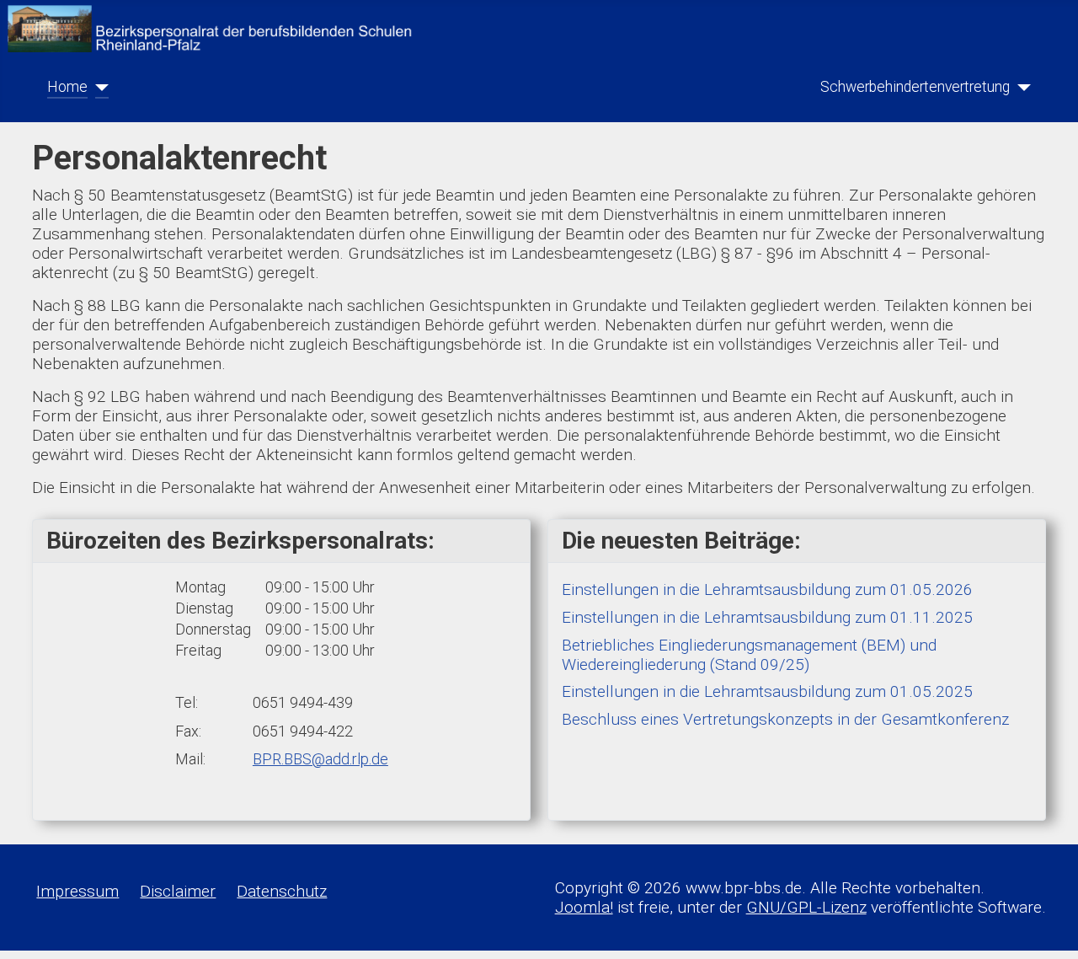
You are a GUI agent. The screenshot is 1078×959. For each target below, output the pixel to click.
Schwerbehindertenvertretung (915, 86)
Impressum (77, 891)
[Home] (98, 87)
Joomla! (584, 907)
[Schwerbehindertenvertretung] (1020, 87)
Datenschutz (282, 891)
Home (67, 86)
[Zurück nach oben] (1046, 927)
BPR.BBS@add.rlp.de (320, 759)
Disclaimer (178, 891)
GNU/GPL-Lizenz (806, 907)
